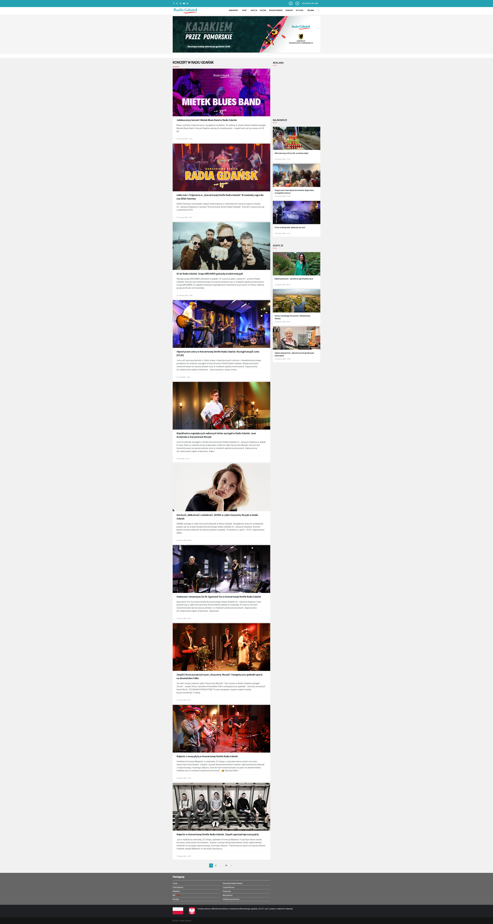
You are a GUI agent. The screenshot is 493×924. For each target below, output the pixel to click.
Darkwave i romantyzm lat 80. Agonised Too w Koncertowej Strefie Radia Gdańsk (219, 596)
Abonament (228, 895)
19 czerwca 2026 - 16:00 (184, 295)
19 (226, 865)
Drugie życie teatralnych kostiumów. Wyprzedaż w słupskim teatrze (294, 191)
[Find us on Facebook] (173, 3)
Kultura (263, 10)
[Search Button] (318, 10)
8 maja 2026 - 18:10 (183, 459)
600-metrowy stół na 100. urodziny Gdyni (291, 153)
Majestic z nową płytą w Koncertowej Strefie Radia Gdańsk (207, 756)
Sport (244, 10)
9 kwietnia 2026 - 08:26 (184, 540)
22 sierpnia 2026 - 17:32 (282, 159)
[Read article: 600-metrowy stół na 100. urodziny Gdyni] (296, 140)
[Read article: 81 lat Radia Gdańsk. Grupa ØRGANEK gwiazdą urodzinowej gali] (221, 249)
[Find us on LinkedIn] (187, 3)
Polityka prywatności (231, 899)
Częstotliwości (228, 887)
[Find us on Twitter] (177, 3)
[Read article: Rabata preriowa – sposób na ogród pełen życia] (296, 265)
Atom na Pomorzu (276, 10)
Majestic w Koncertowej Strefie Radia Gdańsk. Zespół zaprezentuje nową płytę (218, 834)
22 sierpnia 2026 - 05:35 (282, 322)
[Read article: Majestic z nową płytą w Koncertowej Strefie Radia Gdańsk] (221, 732)
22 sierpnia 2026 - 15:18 (184, 139)
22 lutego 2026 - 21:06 (184, 778)
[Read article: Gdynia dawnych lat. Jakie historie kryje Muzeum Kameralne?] (296, 339)
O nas (175, 883)
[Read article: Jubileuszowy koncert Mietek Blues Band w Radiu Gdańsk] (221, 96)
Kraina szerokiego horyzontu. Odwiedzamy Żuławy (292, 317)
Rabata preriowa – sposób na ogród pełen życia (294, 278)
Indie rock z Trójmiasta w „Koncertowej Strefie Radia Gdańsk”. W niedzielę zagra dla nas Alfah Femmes (220, 196)
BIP (174, 895)
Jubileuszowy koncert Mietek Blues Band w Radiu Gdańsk (207, 120)
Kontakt (176, 899)
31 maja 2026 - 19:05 (183, 377)
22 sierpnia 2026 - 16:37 (282, 233)
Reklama (310, 10)
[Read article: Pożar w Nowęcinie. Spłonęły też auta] (296, 214)
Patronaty (227, 891)
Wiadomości (233, 10)
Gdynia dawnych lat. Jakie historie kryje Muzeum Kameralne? (294, 354)
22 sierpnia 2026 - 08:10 (282, 285)
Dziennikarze (178, 887)
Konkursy (289, 10)
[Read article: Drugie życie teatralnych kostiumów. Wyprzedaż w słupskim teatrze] (296, 177)
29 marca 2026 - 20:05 (184, 618)
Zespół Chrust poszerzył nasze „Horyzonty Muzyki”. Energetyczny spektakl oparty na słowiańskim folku (220, 676)
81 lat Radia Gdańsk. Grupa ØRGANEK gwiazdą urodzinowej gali (210, 273)
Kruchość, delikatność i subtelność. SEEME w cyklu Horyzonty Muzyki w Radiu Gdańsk (217, 516)
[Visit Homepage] (185, 10)
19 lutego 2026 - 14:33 (184, 856)
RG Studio (299, 10)
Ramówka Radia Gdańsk (232, 883)
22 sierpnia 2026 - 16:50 (282, 196)
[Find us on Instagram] (180, 3)
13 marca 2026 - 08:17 (184, 700)
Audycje (254, 10)
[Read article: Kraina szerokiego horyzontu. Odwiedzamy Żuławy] (296, 302)
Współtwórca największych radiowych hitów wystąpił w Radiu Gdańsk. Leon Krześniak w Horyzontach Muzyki (216, 435)
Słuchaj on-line (310, 3)
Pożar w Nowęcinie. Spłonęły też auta (290, 227)
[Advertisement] (294, 90)
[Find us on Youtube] (184, 3)
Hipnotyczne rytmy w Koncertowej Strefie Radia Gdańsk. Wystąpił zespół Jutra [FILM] (218, 353)
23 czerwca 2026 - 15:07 (184, 217)
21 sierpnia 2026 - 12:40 (282, 359)
